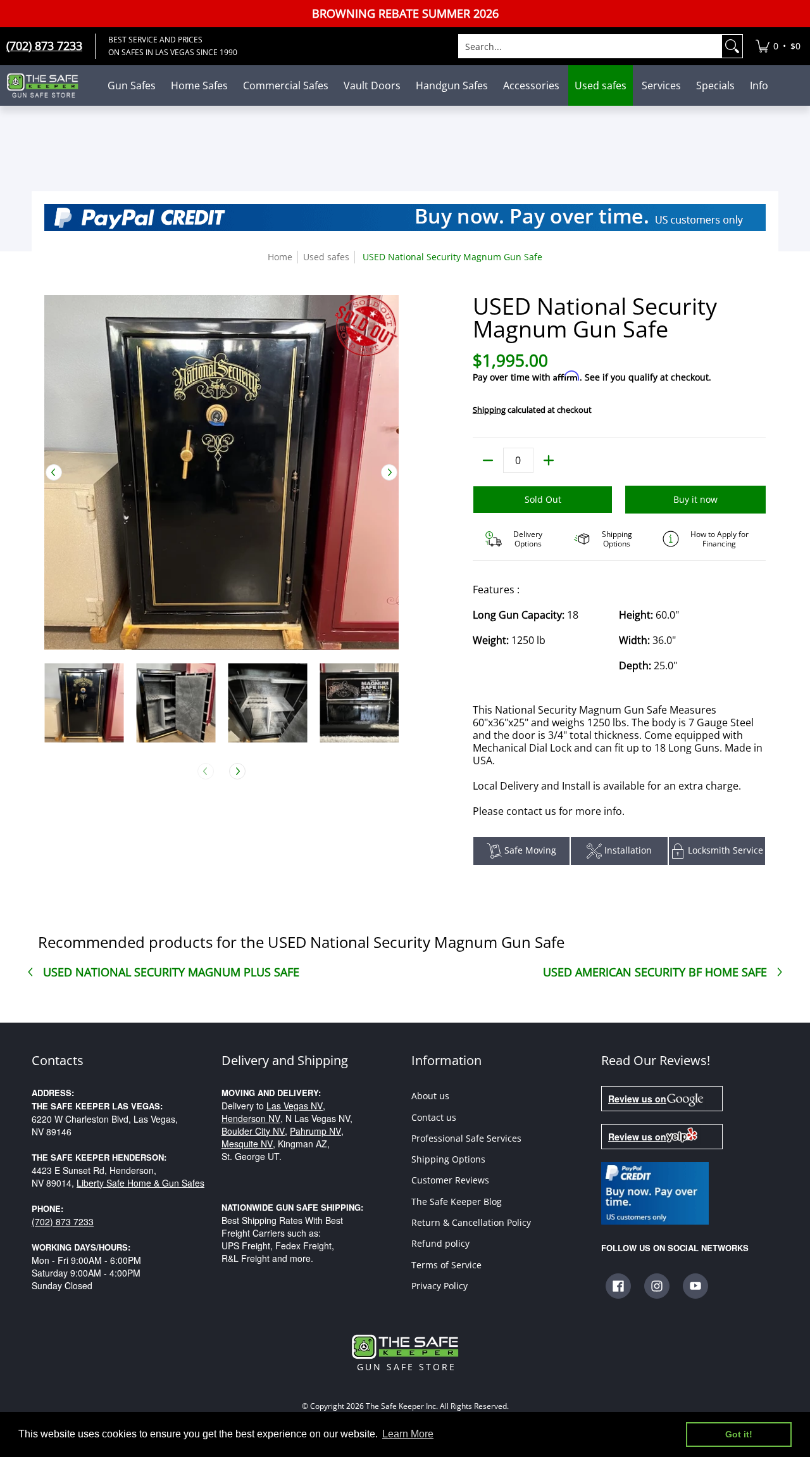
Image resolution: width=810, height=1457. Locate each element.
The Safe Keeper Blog (456, 1201)
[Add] (548, 460)
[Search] (732, 46)
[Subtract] (488, 460)
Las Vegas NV (294, 1105)
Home (280, 257)
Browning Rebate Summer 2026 (405, 13)
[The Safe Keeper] (47, 85)
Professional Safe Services (466, 1138)
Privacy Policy (439, 1286)
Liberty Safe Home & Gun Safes (140, 1182)
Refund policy (440, 1243)
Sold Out (543, 499)
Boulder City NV (253, 1131)
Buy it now (695, 499)
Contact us (433, 1117)
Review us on (637, 1098)
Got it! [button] (738, 1434)
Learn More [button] (407, 1434)
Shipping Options (448, 1159)
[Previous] (53, 472)
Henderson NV (250, 1118)
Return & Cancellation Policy (471, 1222)
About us (430, 1096)
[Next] (389, 472)
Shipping (489, 410)
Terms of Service (446, 1265)
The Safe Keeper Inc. (402, 1406)
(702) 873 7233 (63, 1221)
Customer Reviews (450, 1180)
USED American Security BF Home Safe (655, 972)
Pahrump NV (315, 1131)
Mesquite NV (247, 1143)
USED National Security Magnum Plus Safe (171, 972)
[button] (618, 1286)
